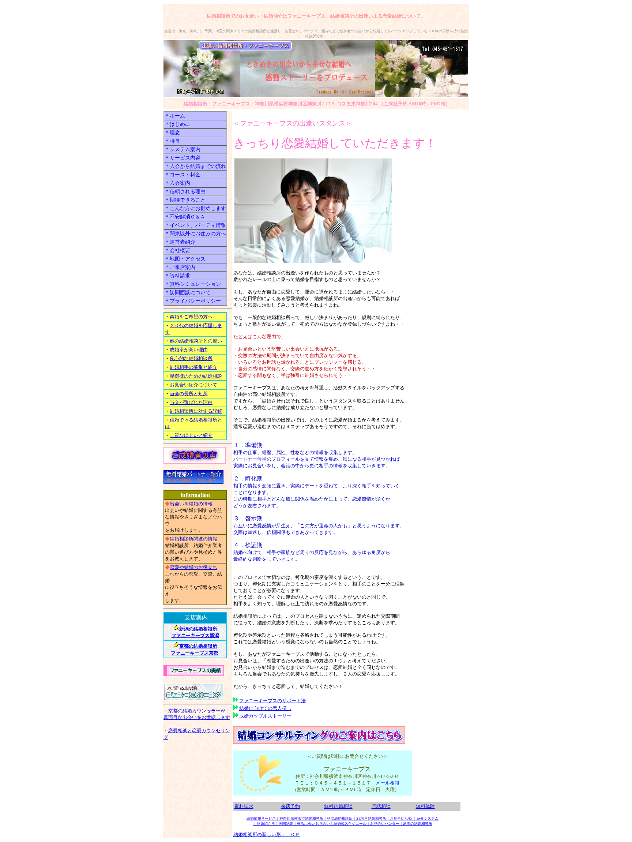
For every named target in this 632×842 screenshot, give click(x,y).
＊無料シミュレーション (193, 284)
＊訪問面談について (188, 292)
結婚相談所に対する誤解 (196, 411)
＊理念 (172, 132)
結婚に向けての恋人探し (265, 708)
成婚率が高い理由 (189, 349)
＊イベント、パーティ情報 (195, 225)
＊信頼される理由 (185, 191)
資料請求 (243, 806)
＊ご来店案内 (180, 267)
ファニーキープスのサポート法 (272, 700)
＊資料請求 (177, 275)
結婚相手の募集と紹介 (193, 367)
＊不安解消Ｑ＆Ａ (185, 217)
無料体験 (425, 806)
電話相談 (381, 806)
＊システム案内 (182, 149)
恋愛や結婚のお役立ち (193, 567)
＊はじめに (177, 124)
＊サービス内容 (182, 158)
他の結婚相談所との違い (196, 341)
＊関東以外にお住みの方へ (195, 233)
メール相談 (387, 783)
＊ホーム (175, 116)
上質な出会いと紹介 (191, 435)
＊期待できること (185, 200)
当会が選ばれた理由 (191, 402)
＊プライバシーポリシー (193, 301)
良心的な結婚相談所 (191, 358)
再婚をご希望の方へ (191, 316)
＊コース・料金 (182, 174)
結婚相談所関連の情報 (193, 539)
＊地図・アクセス (185, 259)
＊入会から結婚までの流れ (195, 166)
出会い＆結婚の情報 (191, 503)
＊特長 (172, 141)
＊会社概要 (177, 250)
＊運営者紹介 (180, 242)
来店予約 (290, 806)
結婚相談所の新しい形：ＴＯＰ (266, 834)
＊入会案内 (177, 183)
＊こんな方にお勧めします (195, 208)
